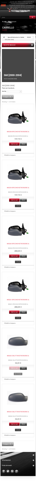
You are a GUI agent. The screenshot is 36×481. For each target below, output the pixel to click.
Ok (3, 5)
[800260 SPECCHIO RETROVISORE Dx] (18, 230)
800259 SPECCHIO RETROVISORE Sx (18, 187)
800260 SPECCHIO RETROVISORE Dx (18, 243)
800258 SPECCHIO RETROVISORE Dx (18, 131)
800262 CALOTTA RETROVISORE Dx (18, 355)
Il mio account (7, 465)
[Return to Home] (4, 37)
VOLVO (29, 37)
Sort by (4, 91)
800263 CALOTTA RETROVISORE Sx (18, 412)
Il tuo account (12, 21)
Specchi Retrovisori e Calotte (16, 37)
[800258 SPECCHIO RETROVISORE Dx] (18, 118)
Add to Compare (11, 155)
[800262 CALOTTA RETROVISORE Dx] (18, 342)
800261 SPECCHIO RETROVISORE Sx (18, 299)
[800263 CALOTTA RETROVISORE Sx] (18, 398)
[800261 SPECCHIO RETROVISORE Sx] (18, 286)
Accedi (4, 21)
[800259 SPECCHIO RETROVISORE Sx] (18, 174)
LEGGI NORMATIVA (25, 8)
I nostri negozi (9, 45)
